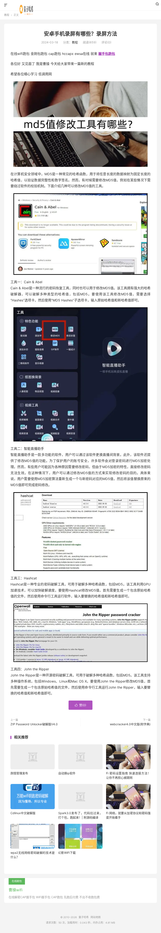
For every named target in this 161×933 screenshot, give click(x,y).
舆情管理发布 (19, 773)
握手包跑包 (106, 54)
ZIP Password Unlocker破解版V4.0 (34, 724)
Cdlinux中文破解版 (22, 813)
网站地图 (96, 917)
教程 (75, 42)
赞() (80, 705)
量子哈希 (27, 9)
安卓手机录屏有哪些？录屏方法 (80, 34)
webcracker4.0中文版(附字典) (130, 724)
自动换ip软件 (66, 773)
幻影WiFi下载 (67, 852)
